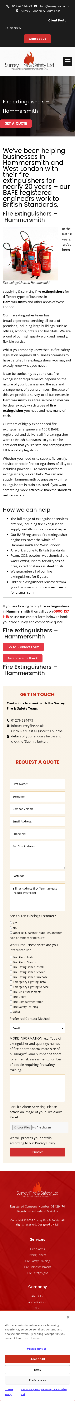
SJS (57, 1225)
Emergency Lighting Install (30, 982)
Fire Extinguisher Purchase (30, 977)
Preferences (37, 1380)
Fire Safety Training (25, 1007)
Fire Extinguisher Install (28, 967)
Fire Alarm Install (24, 957)
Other (17, 1012)
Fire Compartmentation (28, 1002)
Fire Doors (19, 997)
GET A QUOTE (16, 123)
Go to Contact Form (23, 646)
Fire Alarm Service (25, 962)
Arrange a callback (23, 658)
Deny (37, 1370)
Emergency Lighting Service (31, 987)
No (15, 928)
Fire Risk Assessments (27, 992)
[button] (68, 1317)
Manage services (36, 1349)
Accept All (37, 1359)
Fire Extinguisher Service (29, 972)
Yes (15, 923)
